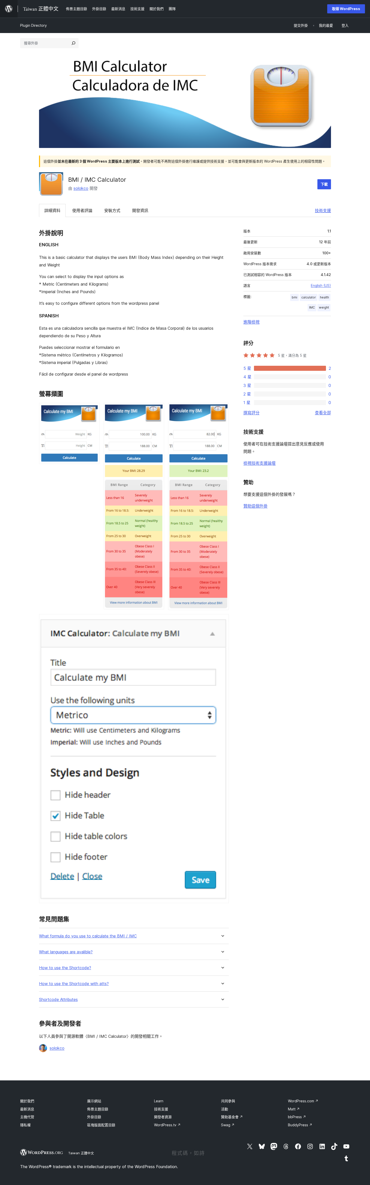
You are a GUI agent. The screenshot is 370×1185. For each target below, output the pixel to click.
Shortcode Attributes (58, 999)
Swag (228, 1125)
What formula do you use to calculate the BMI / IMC (88, 936)
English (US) (321, 285)
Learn (158, 1101)
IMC (312, 307)
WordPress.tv (167, 1125)
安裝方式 (112, 210)
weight (324, 307)
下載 (324, 184)
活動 (224, 1109)
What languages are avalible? (66, 952)
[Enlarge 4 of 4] (222, 620)
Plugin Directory (33, 25)
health (324, 297)
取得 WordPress (346, 9)
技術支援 (323, 210)
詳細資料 (52, 210)
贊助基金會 (232, 1117)
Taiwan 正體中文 (81, 1153)
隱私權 (25, 1125)
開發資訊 (140, 210)
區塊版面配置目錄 (101, 1125)
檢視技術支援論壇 (259, 463)
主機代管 (27, 1117)
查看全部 (323, 412)
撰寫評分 (251, 412)
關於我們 (27, 1101)
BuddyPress (300, 1125)
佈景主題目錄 (97, 1109)
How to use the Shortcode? (65, 967)
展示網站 (94, 1101)
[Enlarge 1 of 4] (92, 409)
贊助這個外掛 (255, 505)
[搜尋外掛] (73, 43)
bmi (294, 297)
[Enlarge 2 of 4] (157, 409)
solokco (80, 188)
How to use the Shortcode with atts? (74, 983)
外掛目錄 (94, 1117)
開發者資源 (163, 1117)
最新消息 (27, 1109)
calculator (308, 297)
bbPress (297, 1117)
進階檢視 (251, 321)
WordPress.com (303, 1101)
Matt (294, 1109)
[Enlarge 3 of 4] (222, 409)
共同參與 (228, 1101)
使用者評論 (82, 210)
